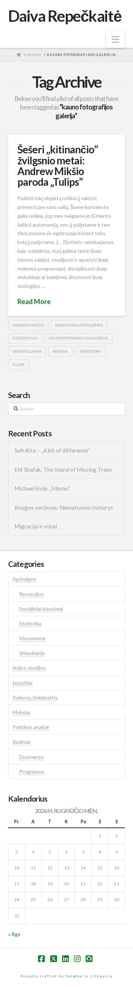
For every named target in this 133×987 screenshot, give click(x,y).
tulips (18, 364)
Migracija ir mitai (35, 526)
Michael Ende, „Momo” (42, 488)
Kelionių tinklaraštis (35, 697)
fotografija (25, 338)
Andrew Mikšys (28, 325)
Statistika (30, 623)
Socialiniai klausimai (41, 609)
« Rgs (14, 934)
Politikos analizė (31, 727)
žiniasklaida (32, 653)
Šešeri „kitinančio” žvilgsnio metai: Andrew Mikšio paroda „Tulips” (57, 165)
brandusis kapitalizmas (79, 325)
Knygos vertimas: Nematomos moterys (63, 507)
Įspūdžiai (23, 683)
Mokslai (21, 712)
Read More (34, 301)
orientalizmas (27, 351)
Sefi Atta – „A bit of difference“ (52, 450)
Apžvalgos (24, 579)
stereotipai (90, 351)
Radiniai (21, 742)
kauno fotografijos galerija (78, 338)
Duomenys (31, 757)
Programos (31, 771)
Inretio (74, 976)
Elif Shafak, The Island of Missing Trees (63, 469)
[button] (115, 39)
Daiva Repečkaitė (64, 16)
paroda (60, 351)
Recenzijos (31, 594)
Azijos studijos (29, 668)
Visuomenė (32, 638)
